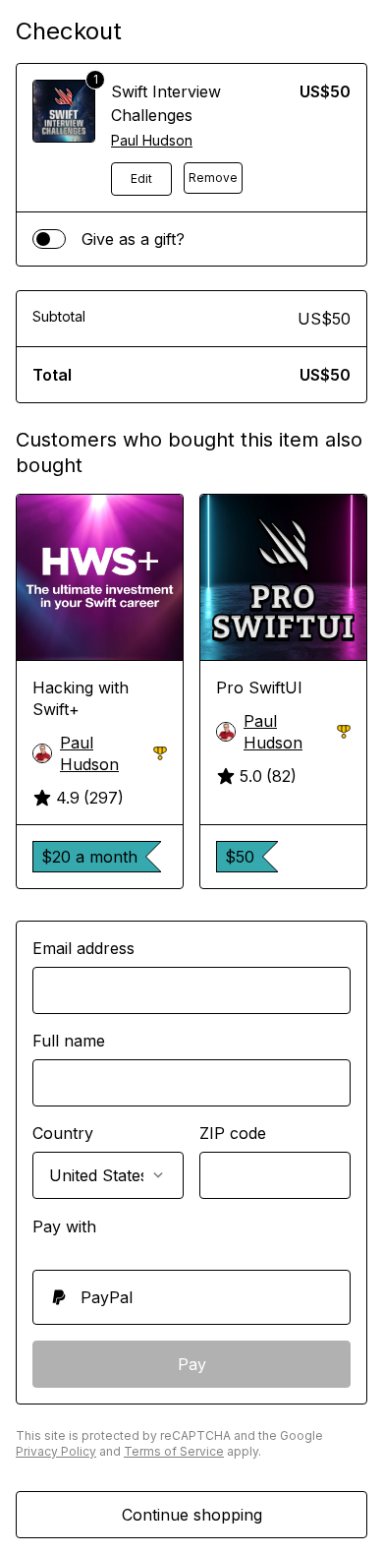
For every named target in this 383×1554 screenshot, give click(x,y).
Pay (192, 1364)
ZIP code (232, 1133)
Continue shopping (192, 1514)
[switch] (49, 239)
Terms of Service (174, 1451)
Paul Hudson (151, 140)
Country (62, 1133)
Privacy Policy (56, 1451)
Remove (213, 177)
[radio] (191, 1297)
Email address (83, 948)
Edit (141, 178)
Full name (68, 1040)
